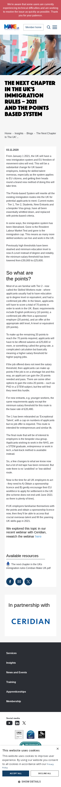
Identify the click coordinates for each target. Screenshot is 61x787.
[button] (30, 781)
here (38, 536)
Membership (13, 701)
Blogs (30, 133)
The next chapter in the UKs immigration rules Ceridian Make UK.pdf (28, 565)
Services (11, 653)
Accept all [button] (16, 773)
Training (11, 682)
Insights (19, 133)
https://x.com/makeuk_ (33, 722)
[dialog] (30, 766)
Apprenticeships (16, 691)
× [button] (57, 749)
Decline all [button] (44, 773)
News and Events (16, 672)
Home (8, 133)
